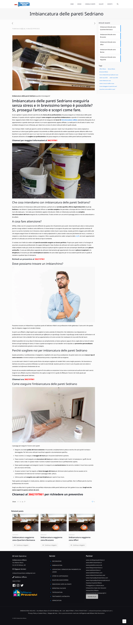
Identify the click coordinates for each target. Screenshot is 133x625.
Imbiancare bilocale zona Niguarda (108, 58)
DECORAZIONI (56, 561)
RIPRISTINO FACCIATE (59, 588)
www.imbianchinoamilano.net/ (95, 575)
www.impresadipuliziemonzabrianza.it (98, 580)
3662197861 (52, 140)
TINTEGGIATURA (57, 592)
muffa (77, 236)
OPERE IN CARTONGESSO (60, 576)
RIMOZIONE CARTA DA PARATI (61, 584)
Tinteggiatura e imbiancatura (95, 585)
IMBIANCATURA (57, 565)
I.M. (24, 28)
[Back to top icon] (124, 621)
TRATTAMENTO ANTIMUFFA (61, 596)
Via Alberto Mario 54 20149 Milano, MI (49, 611)
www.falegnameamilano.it (94, 568)
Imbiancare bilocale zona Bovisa (108, 51)
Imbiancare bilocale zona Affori (108, 43)
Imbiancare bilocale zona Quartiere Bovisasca (108, 28)
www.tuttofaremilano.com (94, 573)
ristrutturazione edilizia (69, 120)
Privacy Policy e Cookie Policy (37, 613)
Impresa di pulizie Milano (94, 583)
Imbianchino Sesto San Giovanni (96, 588)
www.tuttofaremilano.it (93, 570)
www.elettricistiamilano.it (94, 562)
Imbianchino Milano (92, 590)
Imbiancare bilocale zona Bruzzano (108, 36)
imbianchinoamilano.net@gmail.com (23, 573)
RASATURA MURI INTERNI (60, 580)
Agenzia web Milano (88, 613)
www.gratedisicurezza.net (94, 565)
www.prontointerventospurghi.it (96, 593)
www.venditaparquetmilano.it (95, 560)
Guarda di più (92, 596)
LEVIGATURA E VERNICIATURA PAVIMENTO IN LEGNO (66, 570)
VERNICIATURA (57, 600)
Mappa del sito (52, 613)
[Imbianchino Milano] (22, 4)
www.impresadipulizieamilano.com (97, 578)
